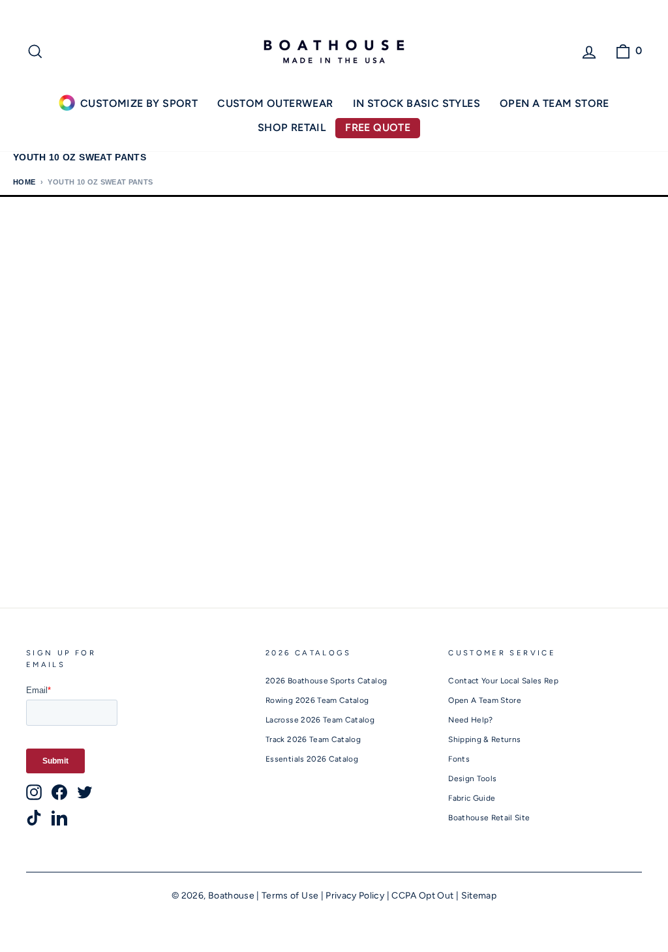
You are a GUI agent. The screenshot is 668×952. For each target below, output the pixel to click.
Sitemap (478, 895)
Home (24, 182)
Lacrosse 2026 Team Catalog (320, 719)
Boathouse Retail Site (489, 817)
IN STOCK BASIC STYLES (416, 103)
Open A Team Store (484, 700)
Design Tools (472, 778)
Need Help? (470, 719)
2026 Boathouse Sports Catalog (326, 680)
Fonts (459, 759)
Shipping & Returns (484, 739)
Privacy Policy (355, 895)
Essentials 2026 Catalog (312, 759)
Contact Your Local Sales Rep (503, 680)
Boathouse (231, 895)
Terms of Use (290, 895)
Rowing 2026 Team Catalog (317, 700)
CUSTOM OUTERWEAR (275, 103)
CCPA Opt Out (422, 895)
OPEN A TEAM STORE (554, 103)
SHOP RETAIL (292, 127)
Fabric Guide (471, 798)
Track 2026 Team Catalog (313, 739)
